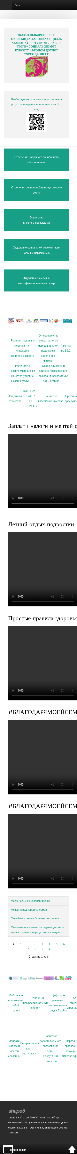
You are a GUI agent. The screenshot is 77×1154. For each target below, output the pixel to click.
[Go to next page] (42, 949)
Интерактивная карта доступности (29, 1048)
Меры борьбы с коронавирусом (30, 901)
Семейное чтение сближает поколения (35, 918)
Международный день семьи (29, 909)
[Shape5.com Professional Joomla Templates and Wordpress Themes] (17, 1111)
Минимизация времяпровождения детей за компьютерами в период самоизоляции (37, 929)
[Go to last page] (49, 949)
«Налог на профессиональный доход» (35, 1003)
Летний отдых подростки (41, 524)
